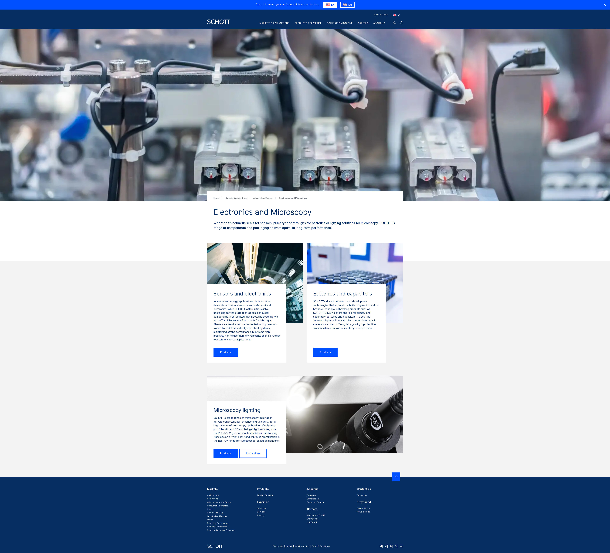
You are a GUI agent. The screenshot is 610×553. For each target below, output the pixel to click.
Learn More (253, 453)
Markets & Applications (274, 23)
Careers (363, 23)
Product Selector (265, 495)
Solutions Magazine (339, 23)
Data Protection (302, 546)
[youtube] (401, 546)
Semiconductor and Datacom (220, 530)
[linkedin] (391, 546)
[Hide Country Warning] (605, 5)
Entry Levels (313, 519)
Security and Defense (217, 527)
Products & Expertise (308, 23)
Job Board (312, 522)
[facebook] (381, 546)
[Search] (394, 23)
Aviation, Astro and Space (219, 502)
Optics (210, 520)
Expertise (261, 508)
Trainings (261, 515)
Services (261, 512)
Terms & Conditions (321, 546)
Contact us (362, 495)
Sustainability (313, 499)
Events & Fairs (363, 508)
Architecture (213, 495)
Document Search (315, 502)
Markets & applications (236, 198)
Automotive (212, 499)
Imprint (288, 546)
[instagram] (386, 546)
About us (379, 23)
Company (311, 495)
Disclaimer (278, 546)
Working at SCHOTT (316, 515)
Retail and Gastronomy (217, 523)
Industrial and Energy (263, 198)
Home (217, 198)
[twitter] (396, 546)
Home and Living (215, 513)
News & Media (381, 15)
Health (210, 509)
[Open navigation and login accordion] (401, 23)
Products (225, 352)
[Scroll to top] (396, 476)
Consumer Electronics (217, 506)
